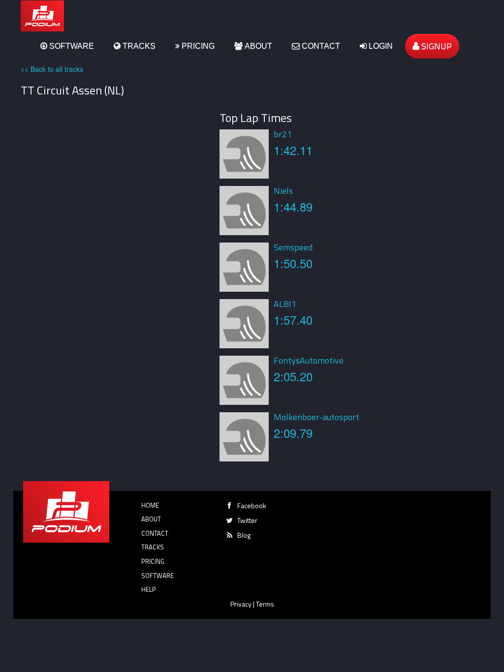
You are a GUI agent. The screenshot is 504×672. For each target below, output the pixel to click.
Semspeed (293, 247)
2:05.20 (293, 376)
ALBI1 (285, 303)
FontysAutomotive (309, 360)
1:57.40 (293, 319)
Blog (244, 535)
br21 (283, 134)
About (257, 46)
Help (148, 589)
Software (70, 46)
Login (380, 46)
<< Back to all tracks (52, 69)
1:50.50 (293, 263)
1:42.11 (293, 149)
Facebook (251, 505)
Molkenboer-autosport (316, 417)
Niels (283, 190)
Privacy (241, 604)
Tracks (138, 46)
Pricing (197, 46)
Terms (265, 604)
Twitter (247, 520)
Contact (320, 46)
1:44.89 (293, 206)
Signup (435, 46)
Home (150, 505)
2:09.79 (293, 432)
